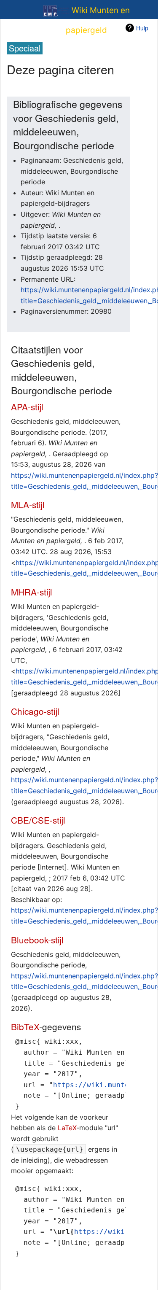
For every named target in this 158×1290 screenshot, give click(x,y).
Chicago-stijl (35, 711)
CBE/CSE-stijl (38, 819)
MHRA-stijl (31, 591)
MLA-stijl (28, 504)
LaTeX (67, 1127)
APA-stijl (27, 406)
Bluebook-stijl (37, 939)
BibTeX (25, 1026)
